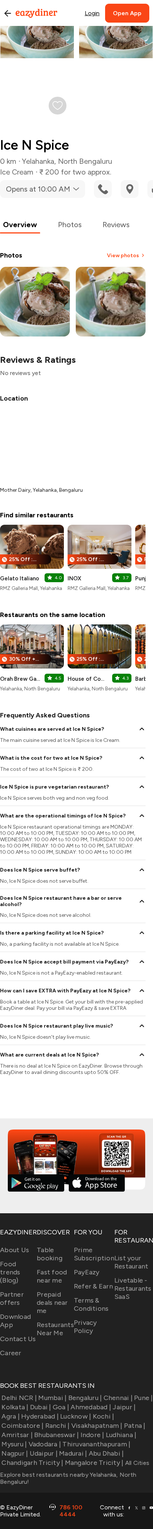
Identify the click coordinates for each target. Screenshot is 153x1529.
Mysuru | (14, 1444)
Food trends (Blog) (10, 1272)
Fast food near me (52, 1276)
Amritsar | (17, 1435)
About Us (14, 1250)
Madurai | (73, 1453)
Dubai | (40, 1407)
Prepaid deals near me (52, 1302)
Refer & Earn (93, 1286)
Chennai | (118, 1398)
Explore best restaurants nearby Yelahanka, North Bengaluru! (68, 1478)
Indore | (92, 1435)
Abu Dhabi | (106, 1453)
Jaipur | (124, 1407)
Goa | (61, 1407)
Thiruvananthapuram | (96, 1444)
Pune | (143, 1398)
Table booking (49, 1254)
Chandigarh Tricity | (32, 1463)
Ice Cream (16, 172)
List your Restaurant (131, 1262)
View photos (123, 255)
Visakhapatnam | (97, 1426)
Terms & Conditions (91, 1304)
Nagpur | (14, 1453)
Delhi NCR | (19, 1398)
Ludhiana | (121, 1435)
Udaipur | (44, 1453)
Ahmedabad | (91, 1407)
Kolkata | (14, 1407)
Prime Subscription (94, 1254)
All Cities (136, 1462)
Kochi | (103, 1416)
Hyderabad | (40, 1416)
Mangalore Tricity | (94, 1463)
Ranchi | (57, 1426)
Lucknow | (75, 1416)
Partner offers (12, 1298)
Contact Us (18, 1339)
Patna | (135, 1426)
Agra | (10, 1416)
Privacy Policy (85, 1327)
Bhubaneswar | (56, 1435)
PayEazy (87, 1272)
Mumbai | (52, 1398)
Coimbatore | (22, 1426)
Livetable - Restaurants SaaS (133, 1288)
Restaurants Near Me (55, 1329)
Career (11, 1353)
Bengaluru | (85, 1398)
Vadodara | (45, 1444)
